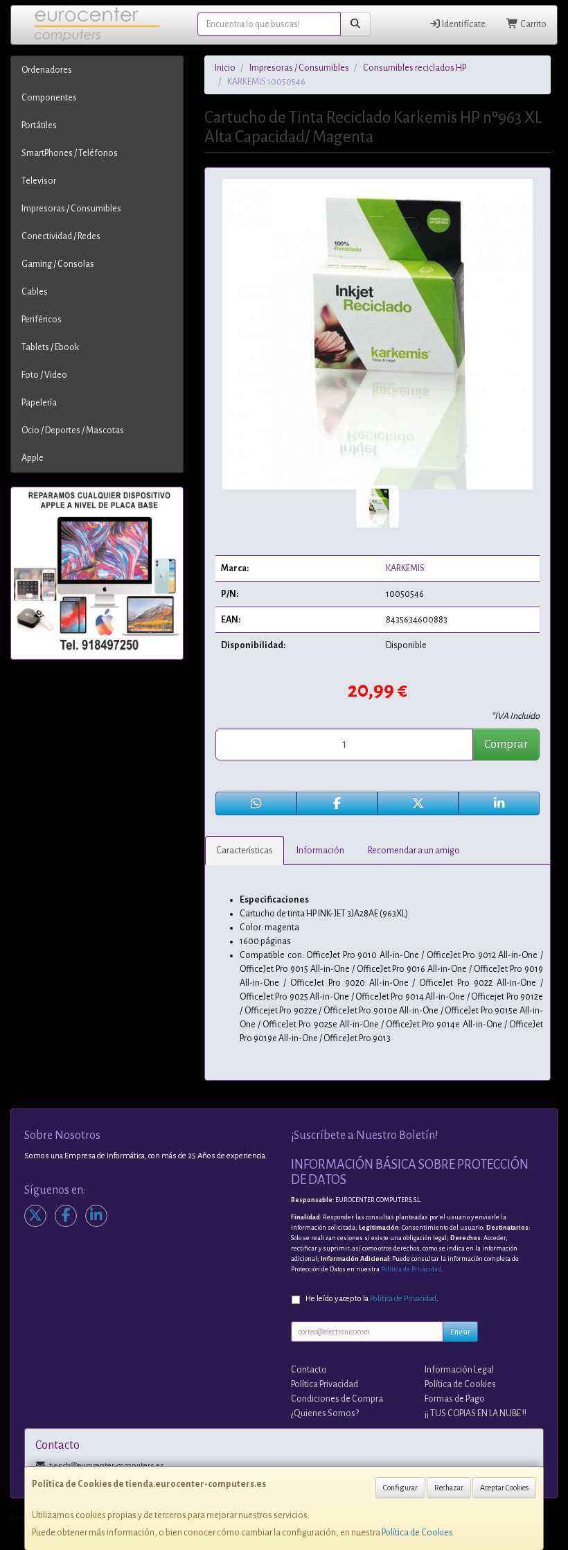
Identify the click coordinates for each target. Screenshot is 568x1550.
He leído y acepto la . (371, 1298)
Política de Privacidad (411, 1269)
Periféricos (41, 319)
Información (320, 850)
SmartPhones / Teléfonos (69, 153)
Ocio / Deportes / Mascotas (72, 430)
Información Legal (459, 1370)
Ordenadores (46, 70)
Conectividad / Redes (60, 236)
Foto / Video (44, 375)
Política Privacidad (324, 1384)
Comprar (506, 744)
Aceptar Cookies (504, 1487)
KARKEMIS (405, 568)
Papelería (39, 403)
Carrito (533, 24)
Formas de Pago (455, 1399)
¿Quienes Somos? (325, 1413)
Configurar (400, 1487)
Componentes (49, 98)
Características (244, 850)
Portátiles (39, 125)
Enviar (460, 1331)
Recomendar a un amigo (414, 850)
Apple (32, 458)
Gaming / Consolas (57, 264)
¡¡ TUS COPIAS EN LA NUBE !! (475, 1413)
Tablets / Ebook (50, 347)
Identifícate (463, 24)
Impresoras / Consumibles (71, 209)
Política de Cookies (417, 1533)
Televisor (38, 181)
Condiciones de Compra (337, 1399)
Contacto (309, 1370)
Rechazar (448, 1487)
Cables (34, 292)
